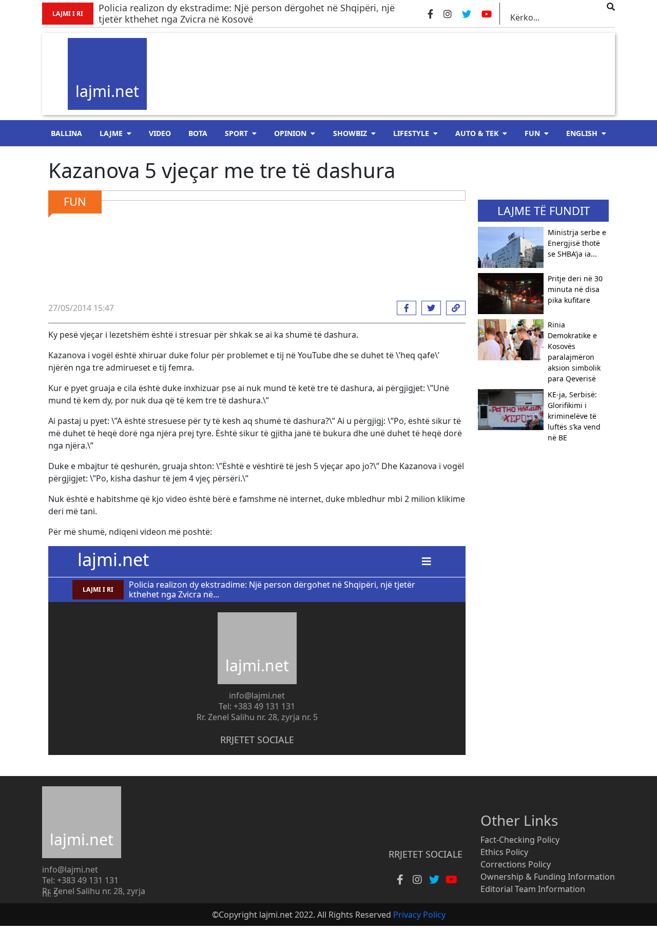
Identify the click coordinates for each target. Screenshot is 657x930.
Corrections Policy (515, 864)
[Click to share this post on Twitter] (428, 308)
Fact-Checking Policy (519, 839)
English (581, 133)
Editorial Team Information (532, 889)
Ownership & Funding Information (547, 876)
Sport (236, 133)
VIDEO (160, 133)
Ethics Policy (504, 852)
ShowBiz (350, 133)
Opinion (290, 133)
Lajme (111, 133)
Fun (532, 133)
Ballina (66, 133)
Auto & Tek (476, 133)
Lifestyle (411, 133)
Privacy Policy (419, 914)
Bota (197, 133)
